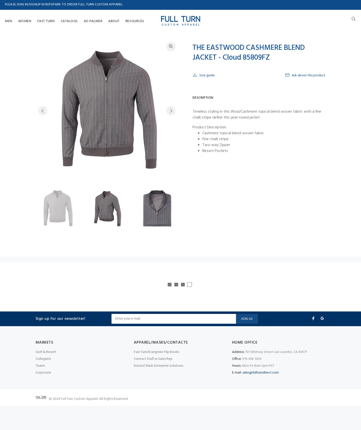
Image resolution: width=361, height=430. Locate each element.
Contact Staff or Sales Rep (153, 359)
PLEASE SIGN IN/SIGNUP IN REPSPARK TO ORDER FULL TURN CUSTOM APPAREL (64, 4)
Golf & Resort (46, 352)
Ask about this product (308, 75)
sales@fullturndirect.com (260, 373)
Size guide (207, 75)
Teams (40, 366)
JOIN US (247, 319)
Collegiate (43, 359)
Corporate (43, 373)
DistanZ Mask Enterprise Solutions (158, 366)
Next (171, 110)
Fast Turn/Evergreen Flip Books (156, 352)
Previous (42, 110)
